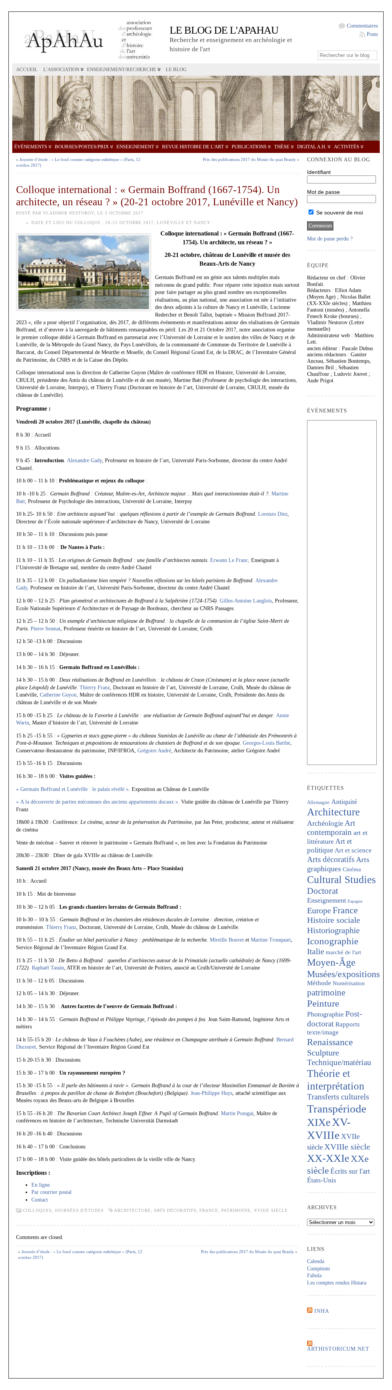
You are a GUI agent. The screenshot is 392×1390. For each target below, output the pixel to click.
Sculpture (323, 1052)
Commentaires (362, 26)
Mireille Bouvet (227, 940)
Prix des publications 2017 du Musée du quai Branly (249, 159)
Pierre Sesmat (45, 629)
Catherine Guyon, (59, 695)
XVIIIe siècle (271, 1210)
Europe (319, 910)
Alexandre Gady (84, 460)
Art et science (353, 850)
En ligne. (41, 1185)
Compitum (318, 1268)
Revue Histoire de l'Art (193, 146)
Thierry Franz (95, 687)
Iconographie (332, 941)
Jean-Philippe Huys (211, 1093)
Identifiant (319, 172)
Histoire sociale (333, 920)
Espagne (355, 901)
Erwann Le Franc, (230, 560)
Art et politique (329, 845)
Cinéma (352, 869)
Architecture (132, 1210)
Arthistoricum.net (338, 1349)
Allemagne (318, 802)
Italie (315, 951)
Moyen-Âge (331, 962)
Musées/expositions (343, 974)
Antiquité (344, 801)
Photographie (325, 1014)
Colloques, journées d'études (63, 1210)
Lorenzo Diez (272, 514)
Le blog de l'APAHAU (224, 30)
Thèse (281, 146)
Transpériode (336, 1109)
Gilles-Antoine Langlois (246, 601)
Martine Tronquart (271, 940)
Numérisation (349, 983)
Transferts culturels (338, 1096)
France (208, 1210)
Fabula (314, 1275)
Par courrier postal (51, 1192)
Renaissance (330, 1042)
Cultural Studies (341, 879)
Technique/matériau (339, 1062)
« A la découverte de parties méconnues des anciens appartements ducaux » (97, 802)
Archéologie (325, 823)
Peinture (323, 1003)
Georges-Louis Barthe (266, 743)
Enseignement (135, 146)
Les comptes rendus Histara (336, 1283)
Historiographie (333, 930)
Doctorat (322, 891)
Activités (346, 146)
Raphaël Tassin (48, 968)
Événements (30, 146)
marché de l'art (343, 952)
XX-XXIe (328, 1158)
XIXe (318, 1122)
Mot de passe (323, 192)
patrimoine (236, 1210)
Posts (372, 34)
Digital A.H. (311, 146)
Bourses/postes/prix (82, 146)
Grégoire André (154, 750)
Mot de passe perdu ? (330, 239)
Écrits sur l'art (350, 1171)
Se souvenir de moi (339, 212)
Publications (249, 146)
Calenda (315, 1261)
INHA (321, 1311)
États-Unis (321, 1180)
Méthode (319, 983)
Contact (39, 1200)
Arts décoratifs (175, 1210)
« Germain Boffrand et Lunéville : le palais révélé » (72, 789)
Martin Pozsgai (237, 1113)
